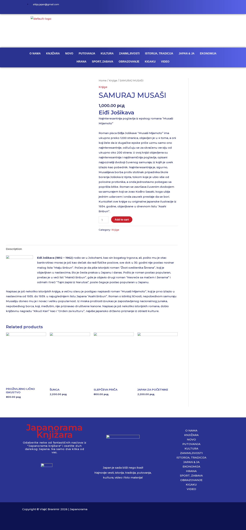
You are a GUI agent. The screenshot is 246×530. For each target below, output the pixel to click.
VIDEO (165, 61)
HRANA (81, 61)
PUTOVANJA (87, 53)
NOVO (69, 53)
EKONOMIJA (208, 53)
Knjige (113, 80)
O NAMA (35, 53)
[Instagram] (208, 6)
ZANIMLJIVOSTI (129, 53)
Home (103, 80)
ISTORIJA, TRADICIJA (159, 53)
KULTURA (107, 53)
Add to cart (122, 219)
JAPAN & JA (186, 53)
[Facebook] (198, 6)
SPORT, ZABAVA (102, 61)
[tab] (14, 249)
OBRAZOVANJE (129, 61)
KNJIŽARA (53, 53)
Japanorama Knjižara (54, 431)
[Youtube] (219, 6)
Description (14, 249)
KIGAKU (150, 61)
